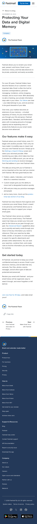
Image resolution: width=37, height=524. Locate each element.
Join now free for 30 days (11, 295)
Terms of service (18, 504)
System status (7, 504)
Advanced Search (15, 226)
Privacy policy (29, 504)
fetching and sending (9, 161)
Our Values (24, 100)
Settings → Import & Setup (14, 151)
